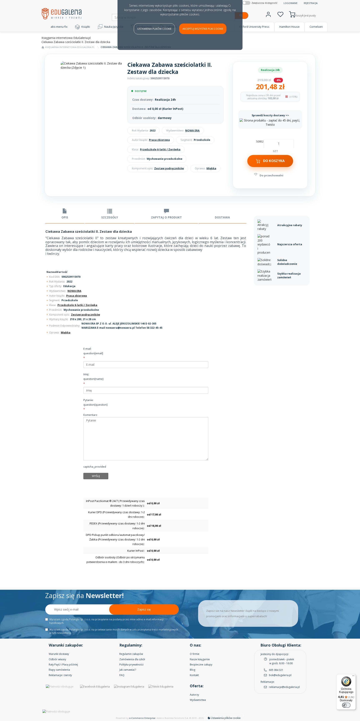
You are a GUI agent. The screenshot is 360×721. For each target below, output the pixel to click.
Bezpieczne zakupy (201, 664)
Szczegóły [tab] (109, 217)
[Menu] (353, 676)
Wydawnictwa (198, 700)
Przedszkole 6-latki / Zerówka (160, 149)
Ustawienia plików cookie (154, 29)
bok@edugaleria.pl (280, 675)
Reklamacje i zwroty (60, 675)
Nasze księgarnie (200, 659)
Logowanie (291, 3)
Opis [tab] (64, 217)
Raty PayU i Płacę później (63, 664)
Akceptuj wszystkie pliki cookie (202, 29)
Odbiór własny (57, 659)
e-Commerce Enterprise (142, 718)
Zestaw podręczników (169, 168)
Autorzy (194, 694)
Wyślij (96, 476)
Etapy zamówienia (59, 669)
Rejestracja (311, 3)
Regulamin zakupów (131, 654)
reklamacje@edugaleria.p (284, 687)
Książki (85, 26)
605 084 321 (276, 670)
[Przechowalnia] (280, 14)
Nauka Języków (113, 26)
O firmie (194, 654)
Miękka (211, 168)
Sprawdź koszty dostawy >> (270, 115)
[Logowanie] (268, 14)
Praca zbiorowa (159, 140)
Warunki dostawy (59, 654)
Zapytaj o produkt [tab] (166, 217)
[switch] (346, 705)
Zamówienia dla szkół (132, 659)
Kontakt (194, 675)
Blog (192, 669)
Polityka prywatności (131, 664)
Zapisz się (144, 609)
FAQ (121, 675)
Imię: (93, 376)
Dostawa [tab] (222, 217)
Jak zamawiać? (127, 669)
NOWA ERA (192, 130)
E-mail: (93, 351)
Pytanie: (95, 402)
